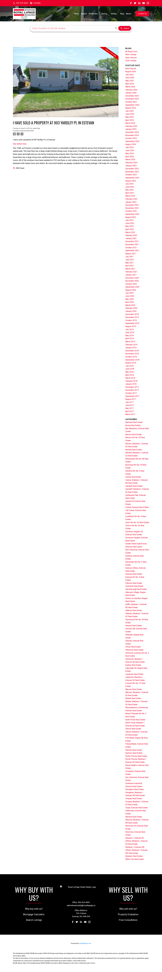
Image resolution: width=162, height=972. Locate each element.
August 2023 (130, 181)
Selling (113, 14)
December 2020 (132, 278)
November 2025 (132, 99)
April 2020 (129, 302)
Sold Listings (130, 60)
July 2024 (129, 147)
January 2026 (131, 93)
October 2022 (131, 211)
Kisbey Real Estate (133, 665)
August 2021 (130, 253)
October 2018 (131, 357)
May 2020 (129, 299)
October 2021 (131, 247)
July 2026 (129, 74)
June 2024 (129, 150)
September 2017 (132, 396)
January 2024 (131, 166)
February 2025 (131, 126)
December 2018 (132, 351)
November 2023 (132, 172)
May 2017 (129, 408)
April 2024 (129, 156)
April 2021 (129, 266)
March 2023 (130, 196)
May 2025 (129, 117)
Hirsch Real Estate (133, 647)
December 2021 (132, 241)
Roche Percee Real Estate (136, 756)
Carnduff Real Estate (133, 486)
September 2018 (132, 360)
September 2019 (132, 323)
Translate (37, 3)
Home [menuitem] (76, 14)
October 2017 (131, 393)
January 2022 (131, 238)
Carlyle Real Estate (133, 477)
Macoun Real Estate (133, 689)
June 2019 (129, 332)
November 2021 (132, 244)
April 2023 (129, 193)
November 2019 (132, 317)
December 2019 (132, 314)
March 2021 (130, 269)
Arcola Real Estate (133, 425)
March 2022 (130, 232)
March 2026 (130, 87)
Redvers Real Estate (133, 753)
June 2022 (129, 223)
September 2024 (132, 141)
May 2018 (129, 372)
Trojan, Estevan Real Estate (136, 808)
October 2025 (131, 102)
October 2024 (131, 138)
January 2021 (131, 275)
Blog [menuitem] (122, 14)
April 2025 (129, 120)
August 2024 (130, 144)
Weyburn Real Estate (134, 856)
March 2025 (130, 123)
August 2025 (130, 108)
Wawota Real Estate (133, 817)
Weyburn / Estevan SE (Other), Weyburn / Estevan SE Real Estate (136, 841)
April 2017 (129, 411)
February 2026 (131, 90)
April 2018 (129, 375)
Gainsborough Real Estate (136, 589)
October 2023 (131, 175)
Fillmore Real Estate (133, 583)
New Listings (130, 54)
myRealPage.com (85, 943)
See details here (20, 144)
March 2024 (130, 159)
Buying (104, 14)
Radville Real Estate (133, 750)
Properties (93, 14)
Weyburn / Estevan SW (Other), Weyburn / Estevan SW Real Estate (136, 850)
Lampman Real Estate (134, 674)
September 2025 (132, 105)
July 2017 (129, 402)
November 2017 (132, 390)
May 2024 (129, 153)
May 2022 (129, 226)
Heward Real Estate (133, 625)
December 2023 (132, 168)
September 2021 (132, 250)
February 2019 (131, 345)
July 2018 (129, 366)
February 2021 (131, 272)
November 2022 (132, 208)
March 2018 (130, 378)
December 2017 (132, 387)
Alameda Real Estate (134, 422)
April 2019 (129, 338)
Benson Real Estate (133, 434)
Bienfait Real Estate (133, 450)
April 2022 (129, 229)
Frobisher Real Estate (134, 586)
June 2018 (129, 369)
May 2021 (129, 263)
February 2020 (131, 308)
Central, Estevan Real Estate (137, 507)
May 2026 (129, 81)
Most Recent (130, 68)
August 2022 (130, 217)
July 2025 (129, 111)
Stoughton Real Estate (134, 789)
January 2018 (131, 384)
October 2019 (131, 320)
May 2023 (129, 190)
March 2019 (130, 341)
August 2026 (130, 71)
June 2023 (129, 187)
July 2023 (129, 184)
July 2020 (129, 293)
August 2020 (130, 290)
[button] (20, 3)
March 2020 (130, 305)
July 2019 (129, 329)
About (128, 14)
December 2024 (132, 132)
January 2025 (131, 129)
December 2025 (132, 96)
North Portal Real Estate (135, 720)
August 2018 (130, 363)
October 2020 (131, 284)
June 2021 (129, 260)
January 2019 (131, 347)
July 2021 (129, 256)
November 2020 (132, 281)
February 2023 (131, 199)
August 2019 (130, 326)
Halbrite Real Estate (133, 610)
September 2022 (132, 214)
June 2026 (129, 77)
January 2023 (131, 202)
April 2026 (129, 84)
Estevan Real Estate (27, 131)
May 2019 (129, 335)
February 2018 (131, 381)
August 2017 (130, 399)
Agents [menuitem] (84, 14)
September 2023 (132, 178)
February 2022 (131, 235)
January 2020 (131, 311)
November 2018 (132, 354)
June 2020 (129, 296)
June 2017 (129, 405)
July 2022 (129, 220)
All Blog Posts (131, 51)
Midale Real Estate (133, 698)
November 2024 (132, 135)
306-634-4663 (22, 3)
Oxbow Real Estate (133, 729)
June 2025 (129, 114)
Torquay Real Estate (133, 798)
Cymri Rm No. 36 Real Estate (137, 522)
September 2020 (132, 287)
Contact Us (142, 14)
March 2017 (130, 414)
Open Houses (131, 57)
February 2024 (131, 162)
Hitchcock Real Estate (134, 650)
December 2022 (132, 205)
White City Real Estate (134, 859)
